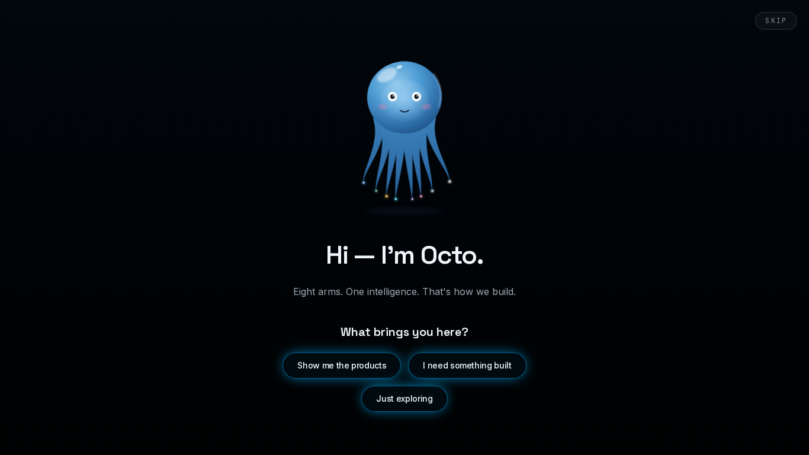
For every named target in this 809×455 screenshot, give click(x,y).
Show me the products (341, 365)
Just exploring (404, 398)
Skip (776, 20)
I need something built (467, 365)
